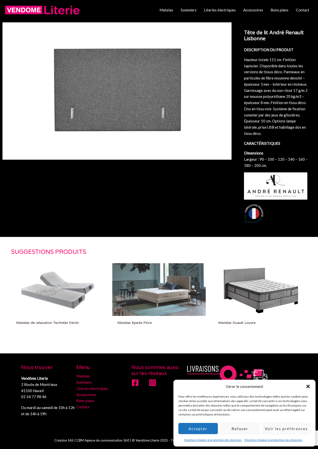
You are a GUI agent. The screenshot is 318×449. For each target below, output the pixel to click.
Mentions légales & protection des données (213, 440)
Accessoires (253, 10)
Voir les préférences (286, 428)
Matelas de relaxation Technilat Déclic (47, 323)
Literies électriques (220, 10)
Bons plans (279, 10)
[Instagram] (152, 382)
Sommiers (189, 10)
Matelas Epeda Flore (134, 323)
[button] (308, 386)
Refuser (240, 428)
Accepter (198, 428)
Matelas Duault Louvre (237, 323)
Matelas (166, 10)
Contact (302, 10)
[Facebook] (135, 382)
